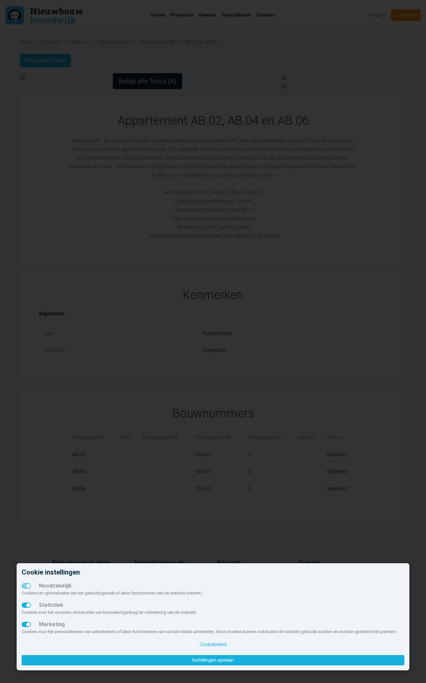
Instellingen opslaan (213, 660)
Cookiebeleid (213, 644)
